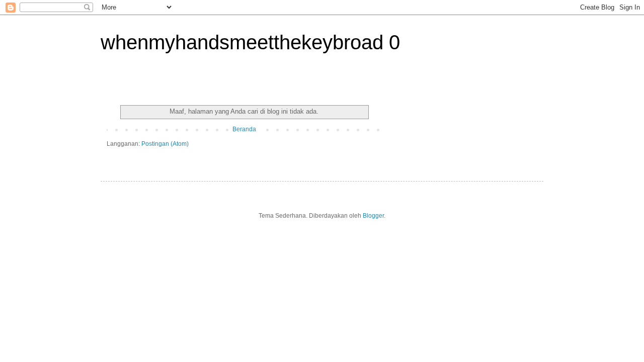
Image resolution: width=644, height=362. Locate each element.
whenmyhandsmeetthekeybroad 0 (250, 42)
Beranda (244, 129)
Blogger (373, 215)
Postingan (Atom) (165, 143)
